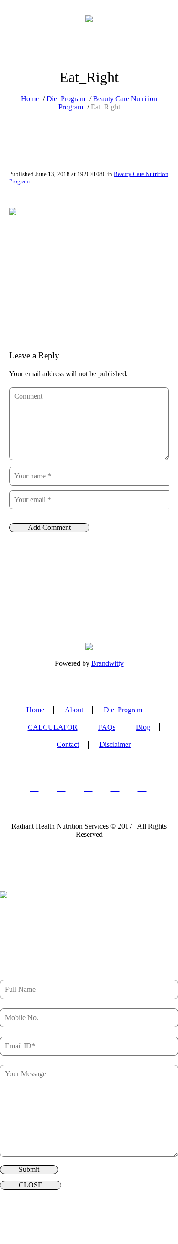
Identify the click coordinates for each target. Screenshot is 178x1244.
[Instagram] (88, 786)
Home (30, 99)
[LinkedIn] (61, 786)
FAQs (106, 727)
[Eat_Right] (89, 253)
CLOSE (30, 1185)
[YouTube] (142, 786)
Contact (68, 744)
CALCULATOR (53, 727)
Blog (143, 727)
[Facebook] (34, 786)
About (74, 710)
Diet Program (66, 99)
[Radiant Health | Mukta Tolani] (89, 18)
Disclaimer (115, 744)
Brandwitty (107, 663)
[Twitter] (115, 786)
